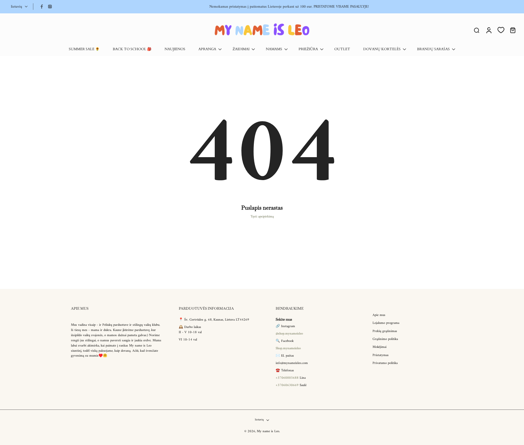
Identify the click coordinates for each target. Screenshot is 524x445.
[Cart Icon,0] (513, 30)
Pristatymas (381, 355)
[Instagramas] (50, 6)
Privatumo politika (385, 363)
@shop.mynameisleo (289, 334)
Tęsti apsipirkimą (262, 217)
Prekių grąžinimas (385, 331)
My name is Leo (268, 432)
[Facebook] (42, 6)
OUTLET (342, 49)
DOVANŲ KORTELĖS (382, 49)
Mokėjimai (379, 347)
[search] (477, 30)
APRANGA (207, 49)
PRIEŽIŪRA (308, 49)
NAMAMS (274, 49)
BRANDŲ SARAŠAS (433, 49)
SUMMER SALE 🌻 (84, 49)
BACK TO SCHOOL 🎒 (132, 49)
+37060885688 (287, 378)
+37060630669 (287, 385)
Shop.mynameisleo (288, 349)
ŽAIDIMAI (241, 49)
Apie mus (379, 315)
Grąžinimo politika (385, 339)
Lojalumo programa (386, 323)
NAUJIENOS (175, 49)
